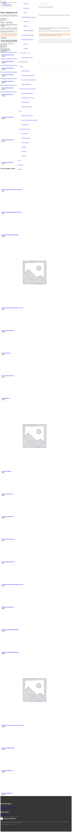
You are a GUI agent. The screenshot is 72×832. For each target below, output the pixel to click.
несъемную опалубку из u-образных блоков (52, 33)
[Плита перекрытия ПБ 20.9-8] (12, 71)
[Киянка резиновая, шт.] (8, 350)
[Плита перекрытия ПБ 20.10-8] (12, 65)
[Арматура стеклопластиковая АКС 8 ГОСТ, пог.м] (8, 209)
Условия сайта (5, 808)
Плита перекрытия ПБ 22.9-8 (7, 162)
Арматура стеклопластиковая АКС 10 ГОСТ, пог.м (12, 189)
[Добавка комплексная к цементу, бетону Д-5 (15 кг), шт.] (34, 722)
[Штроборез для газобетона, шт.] (8, 604)
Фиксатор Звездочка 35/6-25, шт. (8, 539)
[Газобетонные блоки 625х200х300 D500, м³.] (8, 232)
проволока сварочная (4, 35)
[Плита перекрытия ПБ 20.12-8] (12, 58)
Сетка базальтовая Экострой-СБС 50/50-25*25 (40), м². (13, 584)
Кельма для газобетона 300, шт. (8, 330)
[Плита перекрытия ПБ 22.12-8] (8, 114)
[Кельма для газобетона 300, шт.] (8, 327)
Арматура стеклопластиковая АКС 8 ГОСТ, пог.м (12, 212)
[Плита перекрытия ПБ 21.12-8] (12, 78)
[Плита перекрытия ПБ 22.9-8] (8, 159)
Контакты (4, 809)
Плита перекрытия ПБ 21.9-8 (7, 94)
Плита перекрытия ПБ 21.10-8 (8, 87)
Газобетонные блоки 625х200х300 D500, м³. (10, 234)
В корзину (2, 22)
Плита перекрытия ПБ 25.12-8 (8, 54)
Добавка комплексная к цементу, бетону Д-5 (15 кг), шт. (13, 725)
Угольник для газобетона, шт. (8, 516)
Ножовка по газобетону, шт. (7, 770)
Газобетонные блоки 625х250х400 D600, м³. (10, 652)
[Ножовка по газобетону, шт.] (8, 767)
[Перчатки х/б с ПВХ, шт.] (34, 468)
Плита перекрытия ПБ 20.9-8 (7, 74)
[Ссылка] (7, 7)
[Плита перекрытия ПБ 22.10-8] (8, 137)
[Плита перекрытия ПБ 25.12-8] (12, 52)
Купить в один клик (9, 22)
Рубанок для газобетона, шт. (7, 493)
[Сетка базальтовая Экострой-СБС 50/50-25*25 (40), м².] (8, 581)
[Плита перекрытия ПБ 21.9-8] (12, 91)
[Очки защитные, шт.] (8, 395)
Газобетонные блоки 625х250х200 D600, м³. (10, 629)
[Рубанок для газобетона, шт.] (8, 491)
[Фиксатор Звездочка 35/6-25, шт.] (8, 536)
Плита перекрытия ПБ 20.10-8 (8, 68)
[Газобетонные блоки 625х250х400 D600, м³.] (8, 649)
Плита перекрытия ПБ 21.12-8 (8, 81)
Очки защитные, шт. (6, 398)
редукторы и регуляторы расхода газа (48, 35)
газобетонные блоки (40, 33)
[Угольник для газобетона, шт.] (8, 513)
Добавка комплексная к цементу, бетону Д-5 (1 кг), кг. (12, 307)
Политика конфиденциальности (9, 807)
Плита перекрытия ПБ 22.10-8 (8, 139)
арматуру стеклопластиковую (8, 34)
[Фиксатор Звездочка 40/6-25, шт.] (8, 559)
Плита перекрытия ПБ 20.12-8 (8, 61)
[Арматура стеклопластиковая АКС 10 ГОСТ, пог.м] (8, 186)
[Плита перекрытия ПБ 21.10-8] (12, 85)
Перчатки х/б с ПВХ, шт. (7, 471)
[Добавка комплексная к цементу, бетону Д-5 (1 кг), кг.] (34, 305)
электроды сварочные (65, 34)
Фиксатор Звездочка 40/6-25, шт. (8, 561)
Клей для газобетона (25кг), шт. (8, 375)
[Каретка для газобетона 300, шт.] (8, 745)
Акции (4, 806)
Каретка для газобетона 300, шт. (8, 747)
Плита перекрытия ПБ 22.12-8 (8, 117)
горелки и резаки (12, 35)
